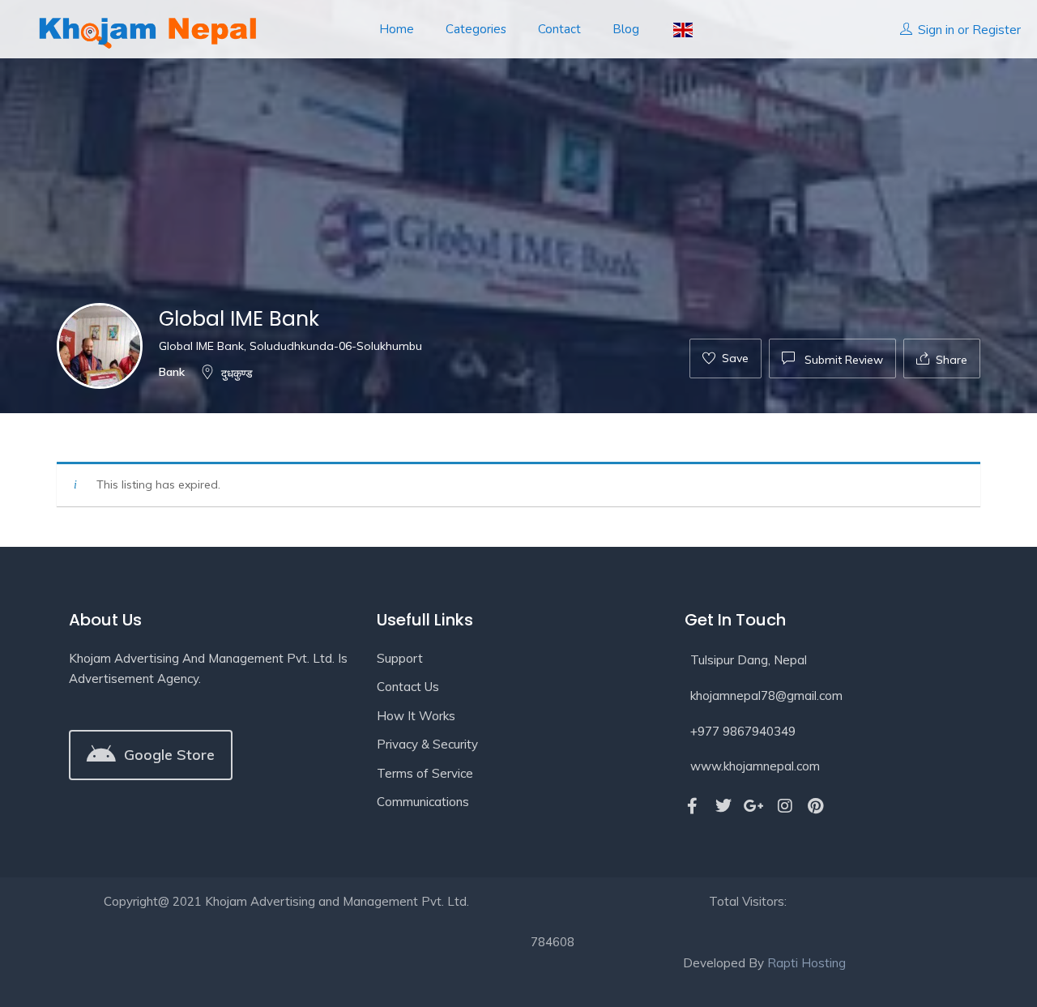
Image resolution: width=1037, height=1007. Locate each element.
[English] (682, 29)
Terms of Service (425, 773)
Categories (476, 29)
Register (996, 29)
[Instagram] (785, 806)
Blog (625, 29)
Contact (559, 29)
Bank (172, 372)
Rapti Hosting (806, 963)
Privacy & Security (427, 744)
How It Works (416, 715)
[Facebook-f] (693, 806)
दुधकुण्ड (237, 373)
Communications (423, 801)
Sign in (936, 29)
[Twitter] (723, 806)
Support (400, 658)
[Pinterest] (816, 806)
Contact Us (408, 686)
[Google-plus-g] (754, 806)
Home (396, 29)
